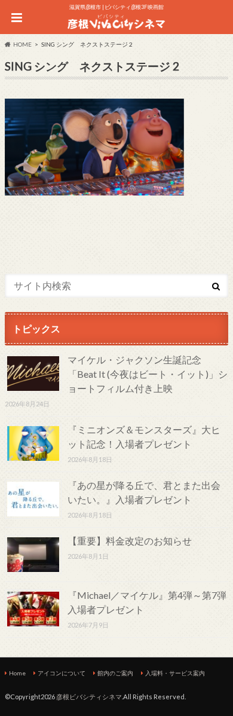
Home (17, 673)
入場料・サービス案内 (175, 673)
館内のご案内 (115, 673)
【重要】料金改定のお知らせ (130, 540)
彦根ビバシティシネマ (89, 696)
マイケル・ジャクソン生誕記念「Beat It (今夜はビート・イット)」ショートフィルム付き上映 (148, 374)
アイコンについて (61, 673)
